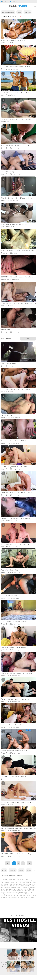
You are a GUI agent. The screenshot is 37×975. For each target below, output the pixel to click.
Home (5, 955)
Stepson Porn (15, 1)
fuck (19, 12)
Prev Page (7, 863)
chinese (12, 870)
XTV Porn (4, 1)
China (21, 870)
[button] (32, 12)
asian (4, 870)
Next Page (29, 863)
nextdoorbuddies (8, 12)
